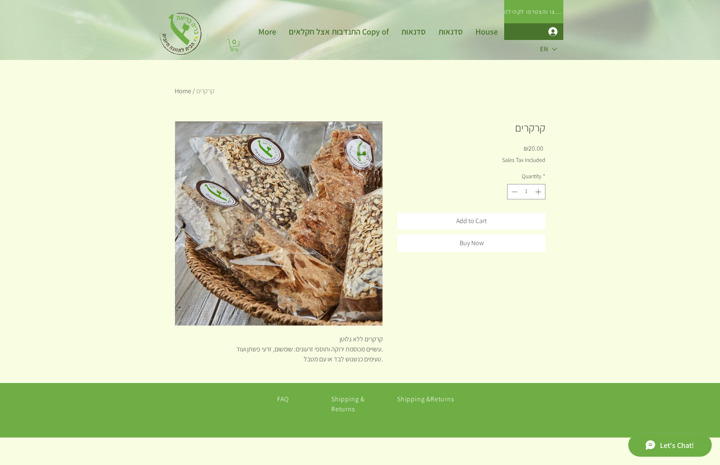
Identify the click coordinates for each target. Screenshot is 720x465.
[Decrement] (513, 191)
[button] (234, 45)
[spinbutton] (526, 191)
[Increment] (539, 191)
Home (183, 91)
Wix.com (417, 425)
